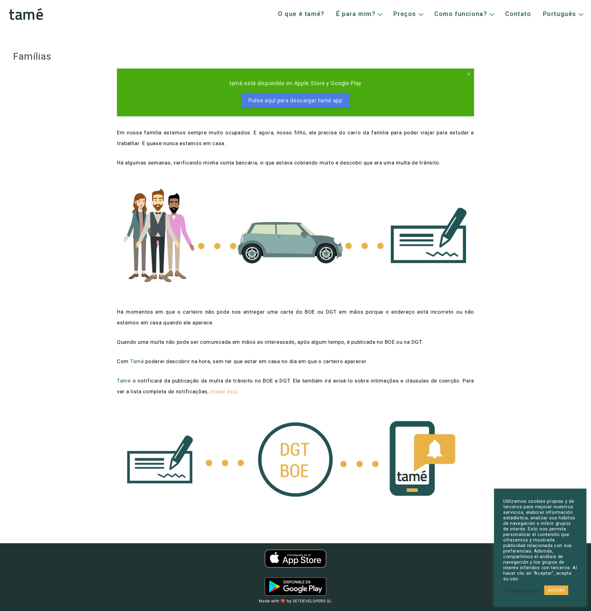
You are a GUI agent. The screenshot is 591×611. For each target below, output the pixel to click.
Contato (518, 14)
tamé (26, 14)
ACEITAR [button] (556, 590)
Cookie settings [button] (522, 590)
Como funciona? (460, 14)
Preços (404, 14)
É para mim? (356, 14)
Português (559, 14)
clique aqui (224, 391)
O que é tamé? (301, 14)
